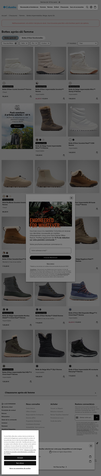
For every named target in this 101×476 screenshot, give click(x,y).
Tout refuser (20, 463)
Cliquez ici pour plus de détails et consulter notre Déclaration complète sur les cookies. (20, 451)
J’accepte (20, 458)
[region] (20, 452)
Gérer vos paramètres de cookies (20, 468)
